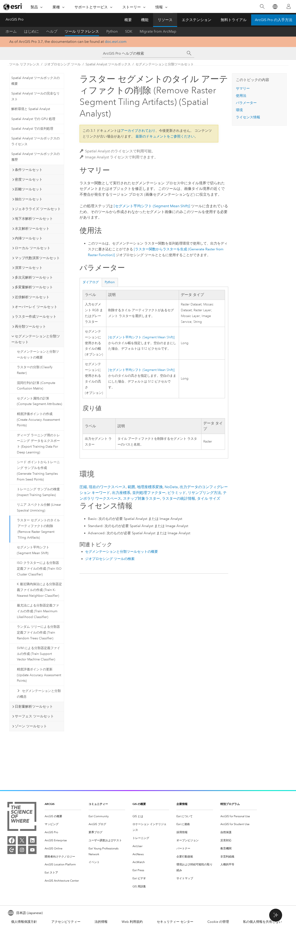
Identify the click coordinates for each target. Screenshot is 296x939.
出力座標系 (121, 492)
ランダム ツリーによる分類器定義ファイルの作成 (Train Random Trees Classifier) (38, 632)
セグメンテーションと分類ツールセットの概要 (38, 354)
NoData (171, 487)
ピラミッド (176, 492)
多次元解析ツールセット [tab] (34, 277)
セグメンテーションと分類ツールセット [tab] (35, 339)
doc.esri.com (115, 41)
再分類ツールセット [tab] (30, 326)
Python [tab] (110, 282)
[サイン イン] (288, 6)
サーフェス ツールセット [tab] (34, 716)
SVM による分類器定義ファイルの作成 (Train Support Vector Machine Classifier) (38, 654)
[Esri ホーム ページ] (13, 6)
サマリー (243, 88)
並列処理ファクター (149, 492)
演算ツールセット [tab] (29, 268)
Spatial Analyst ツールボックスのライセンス (35, 141)
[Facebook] (11, 840)
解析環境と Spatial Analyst (30, 109)
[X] (22, 840)
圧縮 (83, 487)
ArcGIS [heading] (50, 804)
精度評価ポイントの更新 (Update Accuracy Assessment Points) (39, 675)
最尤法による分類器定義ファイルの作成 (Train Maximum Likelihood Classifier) (38, 611)
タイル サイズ (208, 498)
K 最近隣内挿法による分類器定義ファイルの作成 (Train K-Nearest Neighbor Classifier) (39, 590)
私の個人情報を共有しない (262, 922)
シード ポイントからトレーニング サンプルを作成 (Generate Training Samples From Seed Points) (38, 470)
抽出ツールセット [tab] (29, 199)
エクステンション (196, 20)
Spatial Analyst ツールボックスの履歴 (35, 157)
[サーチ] (189, 53)
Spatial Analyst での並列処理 (32, 129)
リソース (165, 20)
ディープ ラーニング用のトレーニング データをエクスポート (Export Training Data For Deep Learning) (38, 443)
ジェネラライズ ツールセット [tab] (38, 209)
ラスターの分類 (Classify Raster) (34, 370)
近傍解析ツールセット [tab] (32, 297)
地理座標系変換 (150, 487)
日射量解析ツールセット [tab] (34, 706)
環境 (239, 110)
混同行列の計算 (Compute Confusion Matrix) (36, 386)
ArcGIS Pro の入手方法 (273, 20)
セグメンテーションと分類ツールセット (165, 64)
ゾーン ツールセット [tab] (31, 726)
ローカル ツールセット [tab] (32, 248)
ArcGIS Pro (15, 19)
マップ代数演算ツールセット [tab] (37, 258)
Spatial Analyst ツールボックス (108, 64)
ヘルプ (51, 31)
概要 (128, 20)
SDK (128, 31)
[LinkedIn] (32, 840)
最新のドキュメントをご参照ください (165, 136)
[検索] (262, 6)
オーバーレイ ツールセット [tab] (36, 307)
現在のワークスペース (107, 487)
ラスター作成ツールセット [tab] (35, 316)
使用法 (241, 96)
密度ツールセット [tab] (29, 179)
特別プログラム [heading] (230, 804)
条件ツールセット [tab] (29, 170)
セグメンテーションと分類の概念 (39, 694)
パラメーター (246, 103)
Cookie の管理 (218, 922)
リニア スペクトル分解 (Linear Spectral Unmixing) (39, 507)
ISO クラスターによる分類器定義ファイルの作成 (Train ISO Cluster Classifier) (39, 568)
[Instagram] (22, 850)
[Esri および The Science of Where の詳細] (21, 817)
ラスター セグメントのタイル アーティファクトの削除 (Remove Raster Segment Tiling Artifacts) (38, 528)
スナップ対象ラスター (141, 498)
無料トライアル (234, 20)
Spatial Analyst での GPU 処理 (33, 119)
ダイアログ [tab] (91, 282)
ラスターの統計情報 (178, 498)
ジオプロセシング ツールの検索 (110, 559)
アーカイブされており (138, 131)
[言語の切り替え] (274, 6)
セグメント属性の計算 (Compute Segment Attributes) (39, 401)
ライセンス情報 (248, 117)
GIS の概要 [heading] (139, 804)
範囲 (131, 487)
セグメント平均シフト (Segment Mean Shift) (33, 550)
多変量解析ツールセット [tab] (34, 287)
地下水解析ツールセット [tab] (34, 219)
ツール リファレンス (82, 31)
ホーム (11, 31)
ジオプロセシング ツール (62, 64)
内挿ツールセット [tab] (29, 238)
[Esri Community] (11, 850)
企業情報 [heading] (182, 804)
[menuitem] (63, 816)
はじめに (31, 31)
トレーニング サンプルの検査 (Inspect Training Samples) (38, 492)
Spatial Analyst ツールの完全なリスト (35, 96)
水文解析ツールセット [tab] (32, 228)
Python (112, 31)
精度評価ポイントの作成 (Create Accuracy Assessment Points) (38, 419)
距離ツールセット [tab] (29, 189)
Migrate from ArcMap (158, 31)
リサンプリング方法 (204, 492)
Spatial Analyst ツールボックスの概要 (35, 81)
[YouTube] (32, 850)
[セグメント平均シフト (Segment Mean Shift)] (152, 206)
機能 (144, 20)
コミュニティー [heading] (98, 804)
